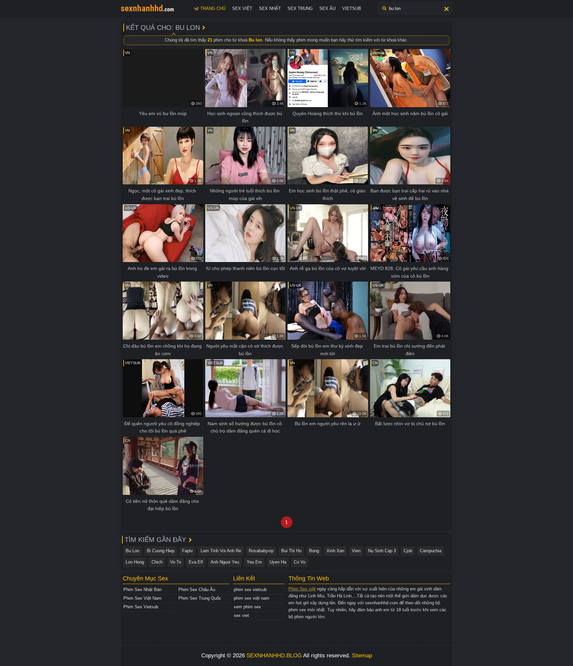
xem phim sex (247, 606)
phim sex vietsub (250, 589)
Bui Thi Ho (291, 550)
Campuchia (430, 550)
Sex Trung (300, 8)
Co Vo (299, 562)
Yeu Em (254, 562)
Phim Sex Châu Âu (196, 589)
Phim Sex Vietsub (140, 606)
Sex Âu (327, 8)
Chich (157, 562)
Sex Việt (242, 8)
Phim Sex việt (302, 588)
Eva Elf (196, 562)
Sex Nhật (270, 8)
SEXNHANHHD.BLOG (274, 655)
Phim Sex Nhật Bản (142, 589)
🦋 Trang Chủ (209, 8)
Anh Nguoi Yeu (225, 562)
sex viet (241, 615)
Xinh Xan (335, 550)
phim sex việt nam (251, 598)
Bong (314, 550)
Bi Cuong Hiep (160, 550)
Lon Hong (135, 562)
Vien (356, 550)
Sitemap (362, 655)
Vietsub (351, 8)
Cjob (408, 550)
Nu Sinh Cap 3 (382, 550)
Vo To (175, 562)
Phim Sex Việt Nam (142, 598)
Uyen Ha (278, 562)
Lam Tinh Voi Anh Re (221, 550)
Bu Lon (132, 550)
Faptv (187, 550)
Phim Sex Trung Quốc (199, 598)
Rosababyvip (261, 550)
